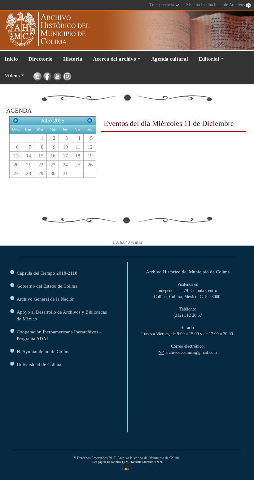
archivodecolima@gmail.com (190, 352)
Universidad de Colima (39, 364)
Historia (72, 59)
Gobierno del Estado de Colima (47, 286)
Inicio (11, 59)
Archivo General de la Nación (46, 299)
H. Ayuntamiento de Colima (44, 351)
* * (127, 469)
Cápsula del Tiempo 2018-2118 (47, 273)
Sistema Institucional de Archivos (216, 4)
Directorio (40, 59)
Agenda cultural (169, 59)
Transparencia (162, 4)
